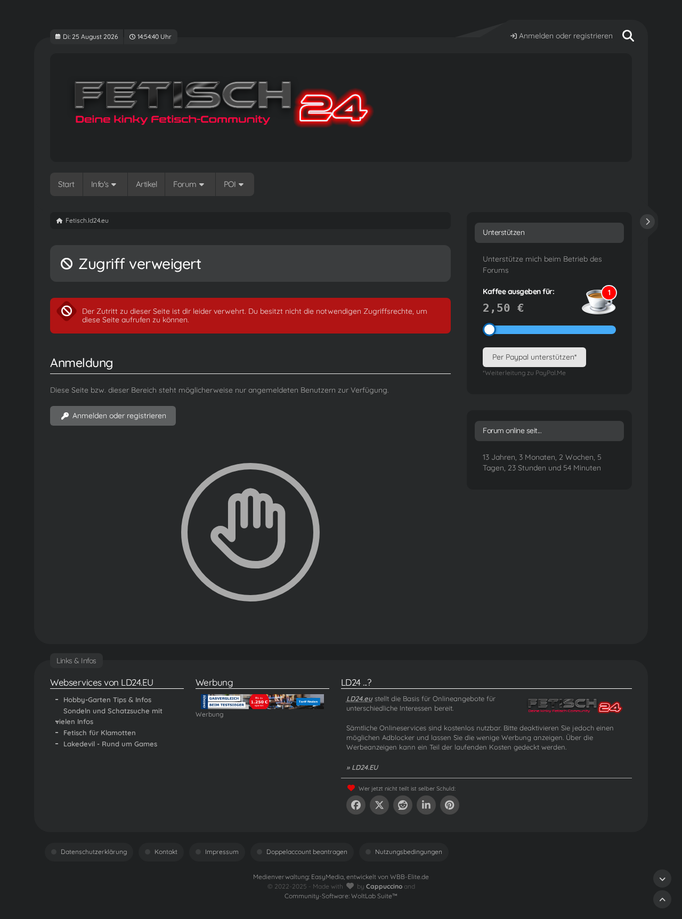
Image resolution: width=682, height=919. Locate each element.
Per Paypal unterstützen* (534, 357)
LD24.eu (359, 698)
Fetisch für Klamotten (99, 732)
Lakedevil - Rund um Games (110, 743)
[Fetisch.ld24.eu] (341, 107)
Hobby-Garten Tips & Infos (107, 699)
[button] (426, 805)
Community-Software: (341, 896)
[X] (379, 805)
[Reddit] (402, 805)
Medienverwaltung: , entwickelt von (341, 877)
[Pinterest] (449, 805)
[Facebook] (356, 805)
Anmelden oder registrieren (566, 35)
